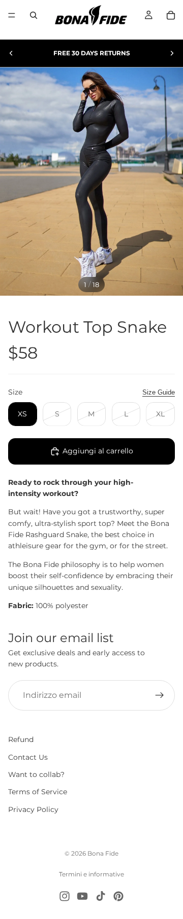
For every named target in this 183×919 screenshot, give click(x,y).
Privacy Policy (33, 809)
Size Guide (158, 392)
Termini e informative (91, 874)
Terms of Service (37, 792)
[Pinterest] (118, 896)
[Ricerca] (33, 15)
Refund (21, 739)
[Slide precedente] (11, 53)
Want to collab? (36, 774)
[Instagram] (64, 896)
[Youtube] (82, 896)
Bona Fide (102, 853)
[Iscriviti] (159, 695)
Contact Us (28, 757)
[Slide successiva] (172, 53)
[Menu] (11, 15)
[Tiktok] (101, 896)
